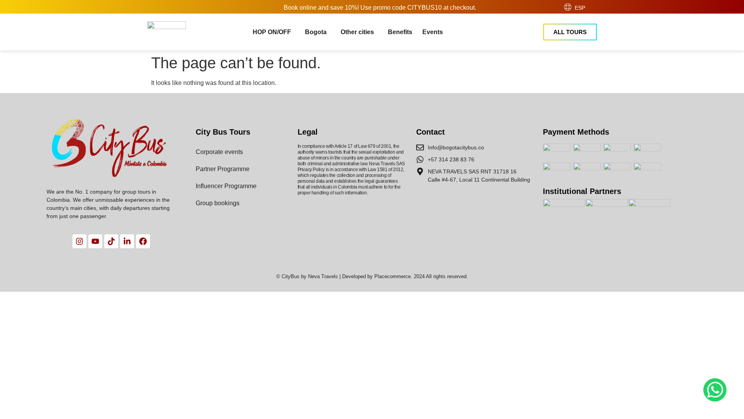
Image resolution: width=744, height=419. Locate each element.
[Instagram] (79, 241)
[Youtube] (95, 241)
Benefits (400, 32)
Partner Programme (223, 169)
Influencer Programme (226, 186)
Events (432, 32)
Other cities (357, 32)
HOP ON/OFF (272, 32)
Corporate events (219, 152)
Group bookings (217, 203)
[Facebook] (143, 241)
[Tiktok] (111, 241)
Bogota (316, 32)
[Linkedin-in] (127, 241)
